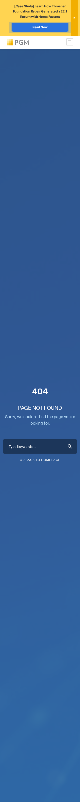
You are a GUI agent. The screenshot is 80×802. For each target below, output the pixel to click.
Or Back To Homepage (40, 460)
